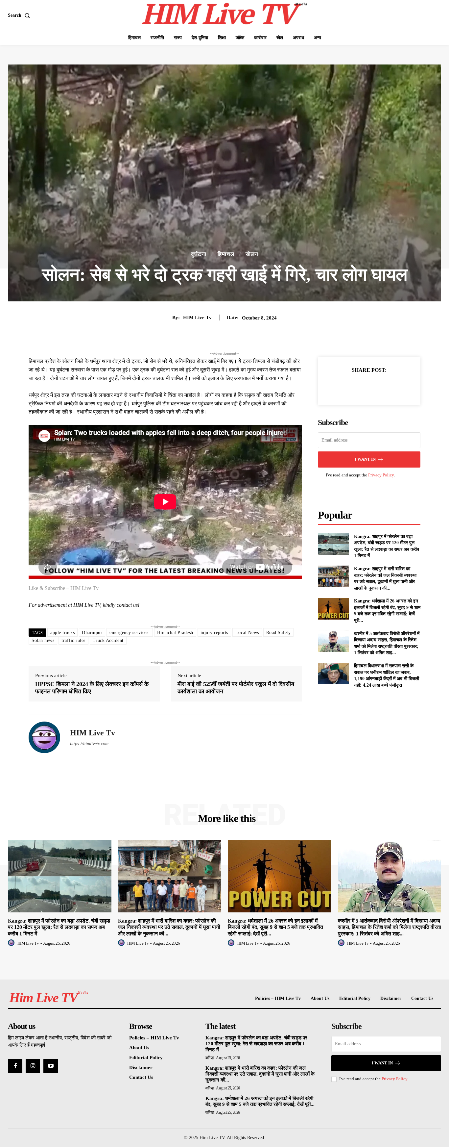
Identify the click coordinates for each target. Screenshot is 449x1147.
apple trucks (62, 632)
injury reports (214, 632)
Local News (247, 632)
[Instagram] (33, 1066)
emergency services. (129, 632)
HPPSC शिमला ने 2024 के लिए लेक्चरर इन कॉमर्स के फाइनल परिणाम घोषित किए (92, 688)
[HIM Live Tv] (44, 737)
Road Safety (278, 632)
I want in (365, 459)
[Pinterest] (376, 386)
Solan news (43, 640)
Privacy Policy (381, 474)
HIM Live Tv (197, 317)
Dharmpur (92, 632)
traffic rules (73, 640)
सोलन (252, 254)
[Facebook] (346, 386)
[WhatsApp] (391, 386)
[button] (20, 15)
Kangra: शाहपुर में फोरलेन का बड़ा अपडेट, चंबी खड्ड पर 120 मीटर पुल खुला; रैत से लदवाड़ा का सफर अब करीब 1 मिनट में (59, 927)
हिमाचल (226, 254)
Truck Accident (108, 640)
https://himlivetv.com (89, 743)
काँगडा (209, 1058)
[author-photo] (12, 943)
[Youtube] (50, 1066)
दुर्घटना (198, 254)
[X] (361, 386)
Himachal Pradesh (175, 632)
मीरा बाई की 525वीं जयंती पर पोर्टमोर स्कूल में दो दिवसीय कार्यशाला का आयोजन (235, 688)
